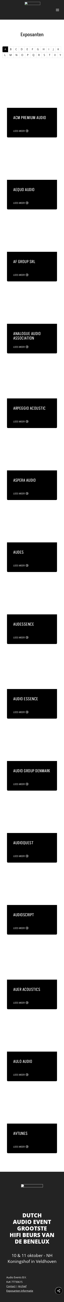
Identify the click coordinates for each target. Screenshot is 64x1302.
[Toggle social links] (58, 1291)
